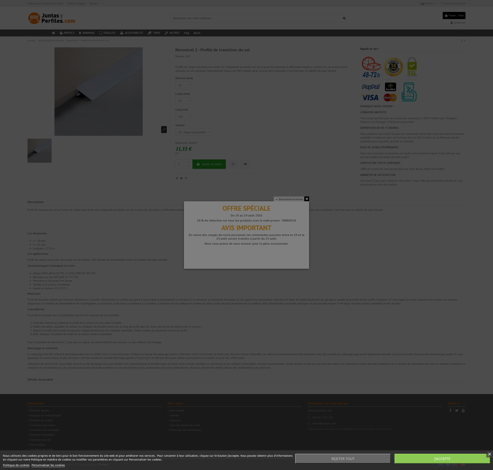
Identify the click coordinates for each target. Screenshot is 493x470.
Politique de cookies (16, 465)
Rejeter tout (343, 458)
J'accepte (442, 458)
